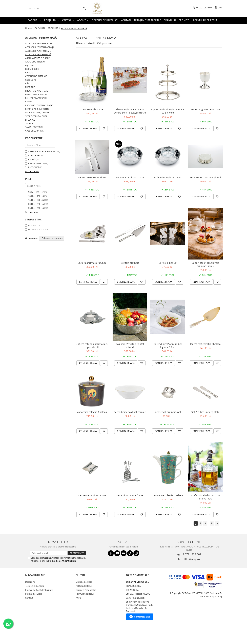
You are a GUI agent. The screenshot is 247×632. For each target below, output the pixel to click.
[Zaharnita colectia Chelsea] (92, 391)
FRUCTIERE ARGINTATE (36, 90)
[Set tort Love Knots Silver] (92, 157)
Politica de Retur (84, 585)
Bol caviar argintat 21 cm (130, 177)
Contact (29, 597)
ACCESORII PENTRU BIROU (38, 43)
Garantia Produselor (86, 589)
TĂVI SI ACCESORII (34, 126)
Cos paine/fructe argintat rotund (130, 345)
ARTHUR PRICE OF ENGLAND (42, 151)
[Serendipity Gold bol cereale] (130, 391)
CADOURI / (40, 28)
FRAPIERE (30, 87)
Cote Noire (30, 79)
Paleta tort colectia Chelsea (205, 344)
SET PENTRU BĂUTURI (36, 116)
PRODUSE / (54, 28)
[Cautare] (84, 8)
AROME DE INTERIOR (35, 61)
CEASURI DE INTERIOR (36, 76)
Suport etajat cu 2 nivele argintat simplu (205, 264)
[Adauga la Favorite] (104, 128)
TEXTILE (29, 123)
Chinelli (31, 159)
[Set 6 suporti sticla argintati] (205, 156)
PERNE (28, 101)
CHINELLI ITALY (36, 163)
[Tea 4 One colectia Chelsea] (167, 467)
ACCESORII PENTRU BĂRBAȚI (39, 47)
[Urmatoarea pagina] (217, 523)
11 (212, 523)
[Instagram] (136, 553)
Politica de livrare (33, 593)
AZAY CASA (33, 155)
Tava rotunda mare (92, 109)
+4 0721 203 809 (190, 554)
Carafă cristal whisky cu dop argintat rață (205, 497)
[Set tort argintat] (130, 233)
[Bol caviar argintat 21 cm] (130, 157)
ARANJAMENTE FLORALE (37, 58)
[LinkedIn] (124, 553)
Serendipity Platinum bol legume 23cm (168, 345)
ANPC (78, 597)
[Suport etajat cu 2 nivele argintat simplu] (205, 234)
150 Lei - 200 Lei (36, 199)
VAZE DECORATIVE (34, 130)
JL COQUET (33, 167)
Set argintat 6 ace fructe (129, 495)
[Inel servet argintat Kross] (92, 467)
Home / (29, 28)
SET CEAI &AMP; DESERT (37, 112)
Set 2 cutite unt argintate (205, 412)
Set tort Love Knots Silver (92, 177)
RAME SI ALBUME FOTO (37, 108)
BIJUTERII (29, 65)
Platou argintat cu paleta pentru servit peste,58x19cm (130, 111)
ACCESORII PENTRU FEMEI (38, 50)
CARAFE (29, 72)
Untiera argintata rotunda (92, 262)
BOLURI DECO (32, 68)
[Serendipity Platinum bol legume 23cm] (167, 317)
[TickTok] (130, 553)
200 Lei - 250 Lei (36, 203)
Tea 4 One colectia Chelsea (168, 495)
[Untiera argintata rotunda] (92, 233)
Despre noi (30, 581)
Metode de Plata (84, 581)
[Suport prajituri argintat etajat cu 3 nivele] (167, 80)
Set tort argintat (130, 262)
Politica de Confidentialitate (62, 560)
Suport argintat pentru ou (205, 109)
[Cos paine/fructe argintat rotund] (130, 317)
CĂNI (27, 83)
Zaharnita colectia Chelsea (92, 412)
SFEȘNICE (30, 119)
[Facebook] (111, 553)
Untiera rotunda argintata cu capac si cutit (92, 345)
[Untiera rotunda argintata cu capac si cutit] (92, 316)
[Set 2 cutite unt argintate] (205, 391)
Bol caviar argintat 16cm (167, 177)
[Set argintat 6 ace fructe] (130, 467)
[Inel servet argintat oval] (167, 391)
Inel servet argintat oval (167, 412)
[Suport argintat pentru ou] (205, 80)
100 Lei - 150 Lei (36, 196)
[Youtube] (117, 553)
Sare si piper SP (167, 262)
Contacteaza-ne (142, 616)
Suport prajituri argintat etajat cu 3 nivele (168, 111)
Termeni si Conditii (34, 585)
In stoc (31, 225)
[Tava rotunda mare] (92, 80)
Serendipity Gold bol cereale (130, 412)
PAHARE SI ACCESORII (36, 98)
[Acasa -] (109, 8)
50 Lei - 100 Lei (35, 191)
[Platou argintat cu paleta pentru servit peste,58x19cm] (130, 80)
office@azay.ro (191, 559)
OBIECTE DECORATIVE (36, 94)
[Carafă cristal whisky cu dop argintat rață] (205, 467)
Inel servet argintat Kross (92, 495)
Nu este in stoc (35, 229)
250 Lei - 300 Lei (36, 207)
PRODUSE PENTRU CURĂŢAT (39, 105)
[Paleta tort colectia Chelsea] (205, 317)
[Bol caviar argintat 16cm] (167, 157)
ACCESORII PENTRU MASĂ (38, 54)
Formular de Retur (205, 20)
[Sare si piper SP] (167, 233)
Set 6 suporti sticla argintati (205, 177)
